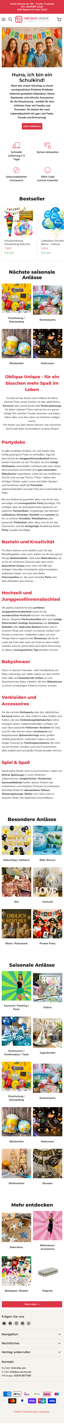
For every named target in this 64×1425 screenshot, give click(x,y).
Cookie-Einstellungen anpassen (32, 1411)
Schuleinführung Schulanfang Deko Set (17, 242)
